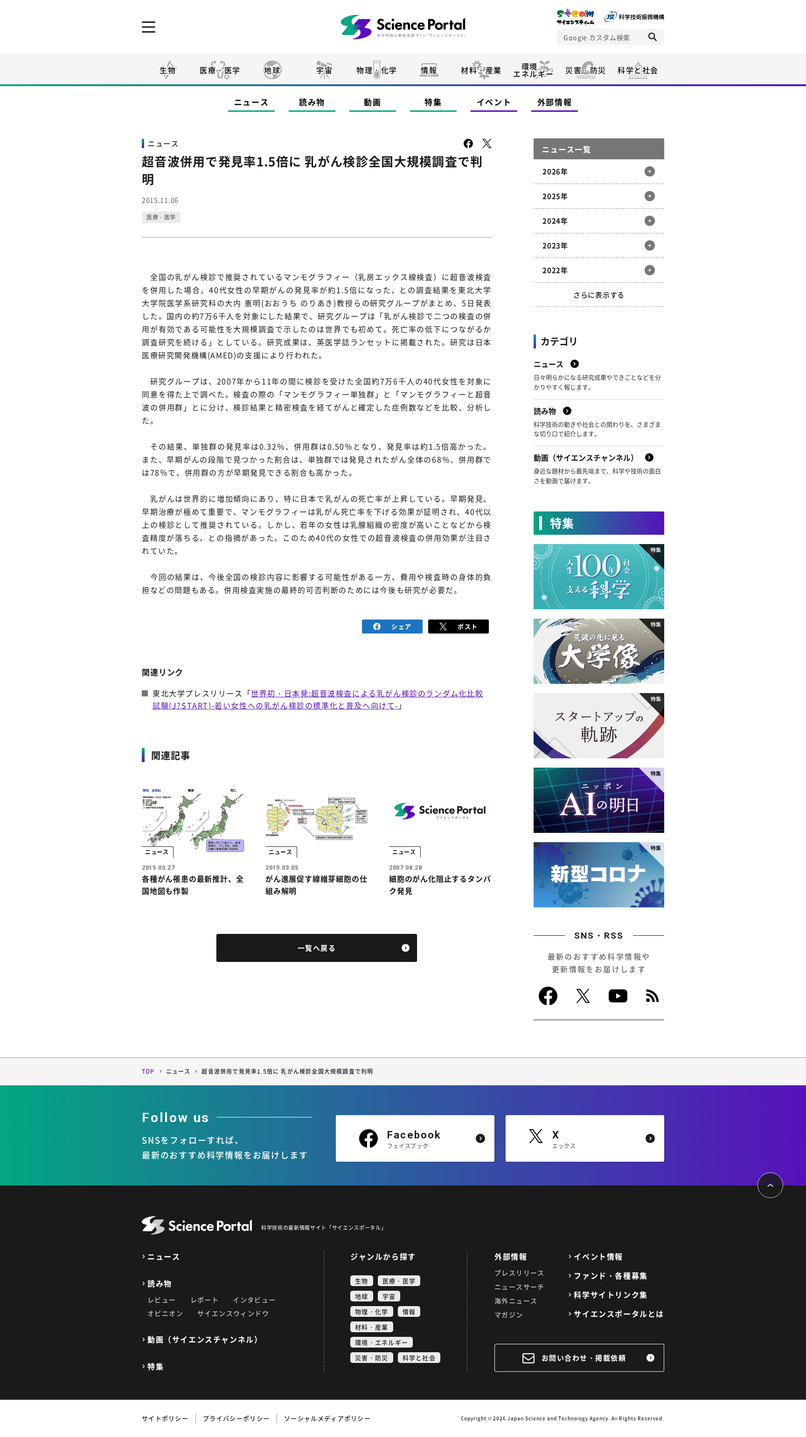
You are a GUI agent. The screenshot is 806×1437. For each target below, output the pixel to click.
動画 (372, 102)
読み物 (312, 102)
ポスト (468, 626)
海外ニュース (515, 1300)
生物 (168, 69)
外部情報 (554, 102)
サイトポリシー (165, 1418)
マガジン (508, 1314)
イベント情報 (598, 1256)
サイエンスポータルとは (619, 1313)
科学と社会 (638, 69)
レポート (204, 1299)
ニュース (251, 102)
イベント (494, 102)
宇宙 (324, 69)
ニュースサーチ (519, 1286)
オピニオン (165, 1313)
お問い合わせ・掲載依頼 (584, 1358)
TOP (148, 1071)
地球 (272, 69)
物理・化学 (376, 69)
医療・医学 (220, 69)
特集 (433, 102)
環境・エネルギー (381, 1342)
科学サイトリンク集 (610, 1294)
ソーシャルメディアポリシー (327, 1418)
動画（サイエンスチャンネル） (204, 1339)
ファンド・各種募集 (610, 1275)
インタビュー (254, 1299)
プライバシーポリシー (236, 1418)
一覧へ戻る (317, 948)
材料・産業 (481, 69)
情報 (429, 69)
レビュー (161, 1299)
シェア (401, 626)
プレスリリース (519, 1272)
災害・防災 (585, 69)
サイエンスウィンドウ (233, 1313)
